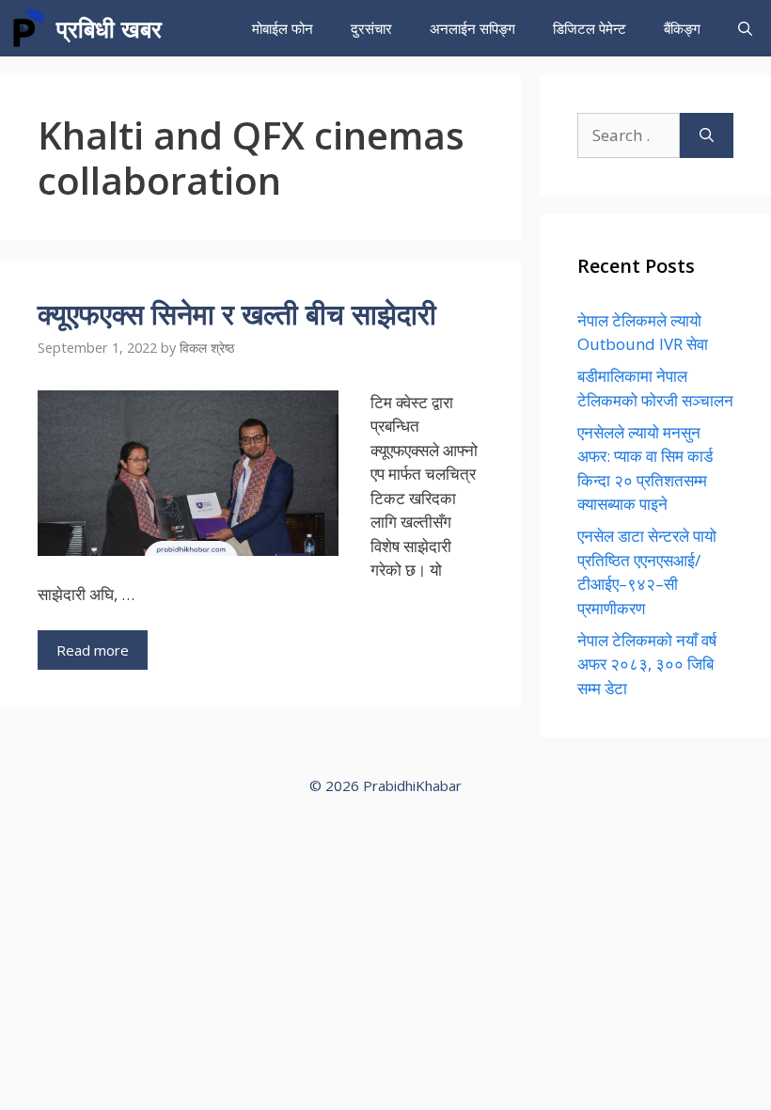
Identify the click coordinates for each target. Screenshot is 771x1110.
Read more (92, 650)
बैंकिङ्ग (682, 28)
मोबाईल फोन (282, 28)
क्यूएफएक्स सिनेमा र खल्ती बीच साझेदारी (237, 313)
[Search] (706, 135)
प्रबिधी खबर (109, 28)
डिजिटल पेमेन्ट (589, 28)
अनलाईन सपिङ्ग (472, 28)
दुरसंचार (371, 28)
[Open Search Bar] (745, 28)
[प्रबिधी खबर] (28, 28)
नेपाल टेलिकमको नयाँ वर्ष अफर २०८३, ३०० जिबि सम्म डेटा (646, 664)
